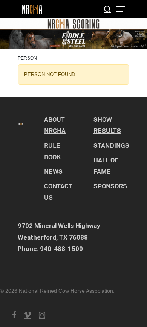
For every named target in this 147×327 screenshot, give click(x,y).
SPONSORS (110, 186)
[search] (107, 9)
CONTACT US (58, 192)
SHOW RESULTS (107, 125)
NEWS (53, 171)
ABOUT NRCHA (55, 125)
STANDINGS (111, 145)
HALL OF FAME (105, 166)
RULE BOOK (52, 151)
